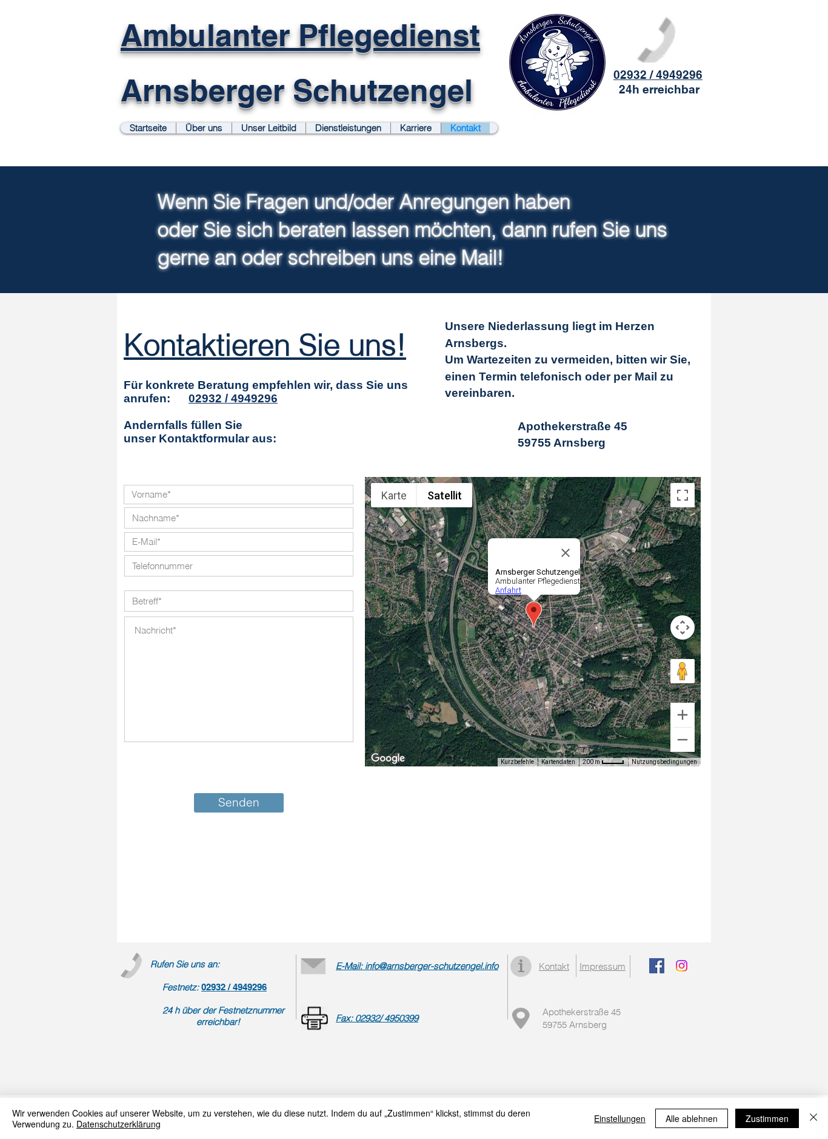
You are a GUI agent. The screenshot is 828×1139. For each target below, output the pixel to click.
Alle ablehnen (692, 1118)
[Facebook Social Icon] (656, 965)
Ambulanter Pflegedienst (300, 35)
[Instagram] (681, 965)
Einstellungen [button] (620, 1118)
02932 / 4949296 (233, 398)
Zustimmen (767, 1118)
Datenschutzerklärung (118, 1124)
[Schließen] (813, 1118)
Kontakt (554, 966)
